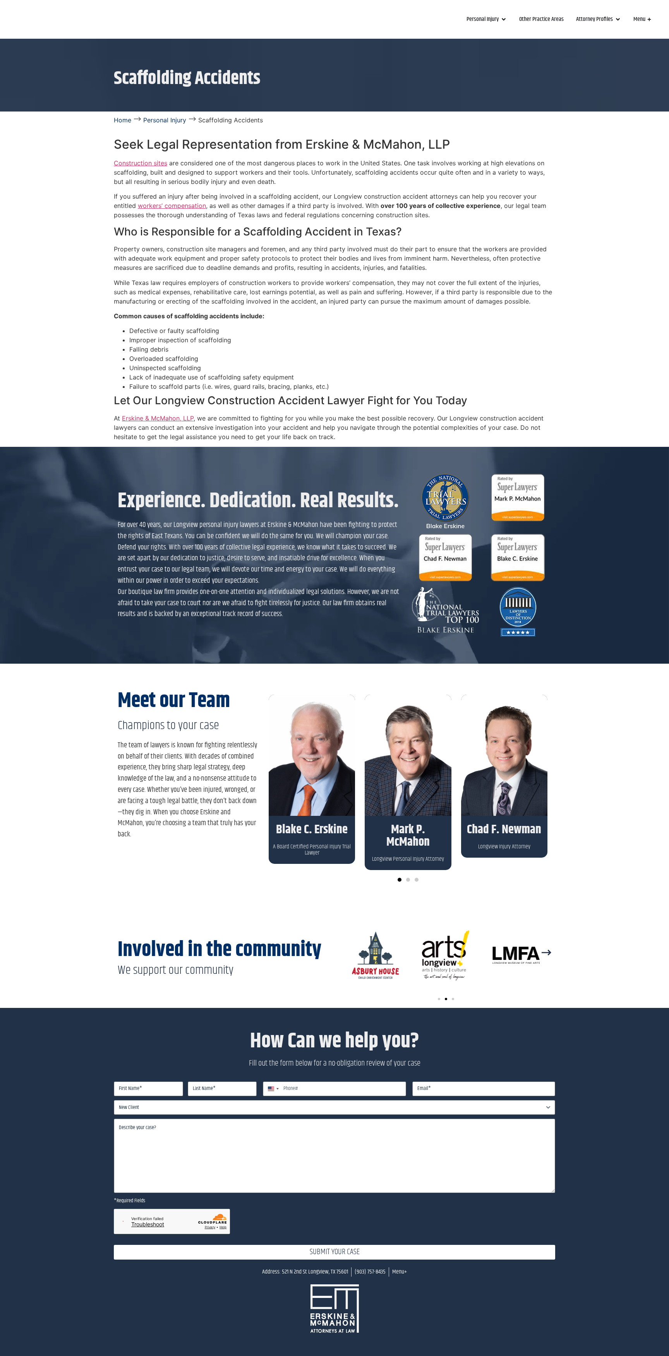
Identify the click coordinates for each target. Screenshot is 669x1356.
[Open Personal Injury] (504, 19)
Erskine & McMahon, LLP (158, 418)
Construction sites (140, 163)
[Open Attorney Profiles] (618, 19)
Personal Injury (164, 120)
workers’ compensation (172, 205)
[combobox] (272, 1089)
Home (122, 120)
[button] (399, 880)
